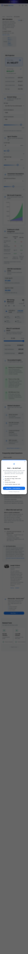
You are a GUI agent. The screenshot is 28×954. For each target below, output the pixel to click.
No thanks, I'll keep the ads (14, 491)
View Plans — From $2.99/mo (13, 488)
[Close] (25, 461)
